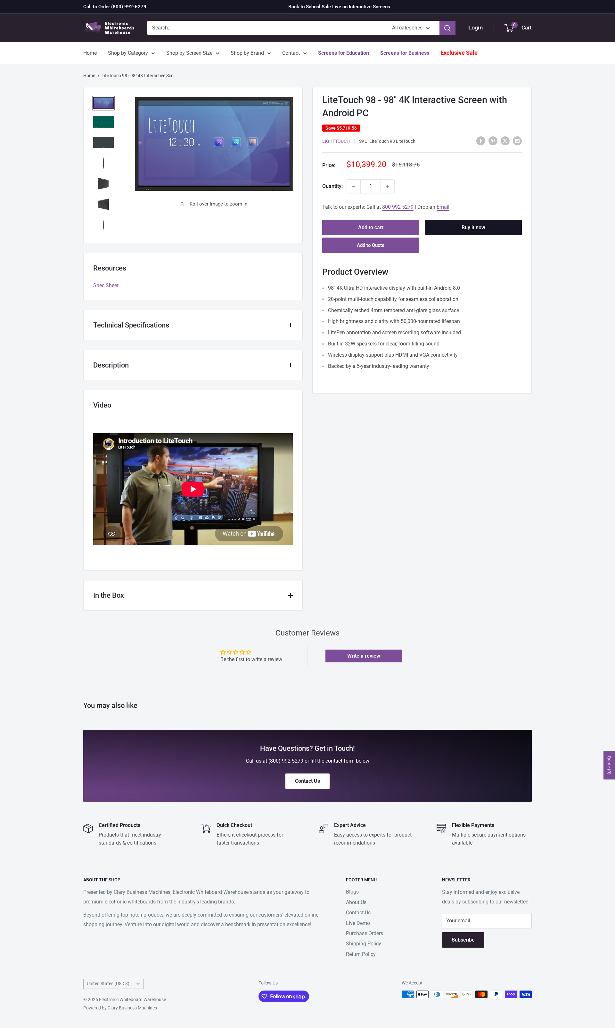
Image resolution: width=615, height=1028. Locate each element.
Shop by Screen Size (189, 53)
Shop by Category (128, 53)
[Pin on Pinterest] (492, 140)
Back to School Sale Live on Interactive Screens (339, 7)
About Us (356, 902)
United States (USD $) (108, 983)
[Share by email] (517, 140)
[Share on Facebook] (480, 140)
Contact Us (358, 913)
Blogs (352, 892)
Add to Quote (370, 245)
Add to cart (370, 227)
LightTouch (336, 141)
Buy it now (473, 227)
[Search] (447, 28)
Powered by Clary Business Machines (120, 1007)
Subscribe (463, 940)
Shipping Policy (363, 944)
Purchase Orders (364, 933)
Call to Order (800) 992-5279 (114, 7)
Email (443, 207)
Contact (291, 53)
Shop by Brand (247, 53)
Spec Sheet (106, 285)
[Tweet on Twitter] (505, 140)
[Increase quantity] (387, 186)
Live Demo (358, 923)
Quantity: (332, 186)
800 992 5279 (398, 207)
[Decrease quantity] (353, 186)
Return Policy (361, 954)
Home (90, 53)
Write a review (363, 656)
